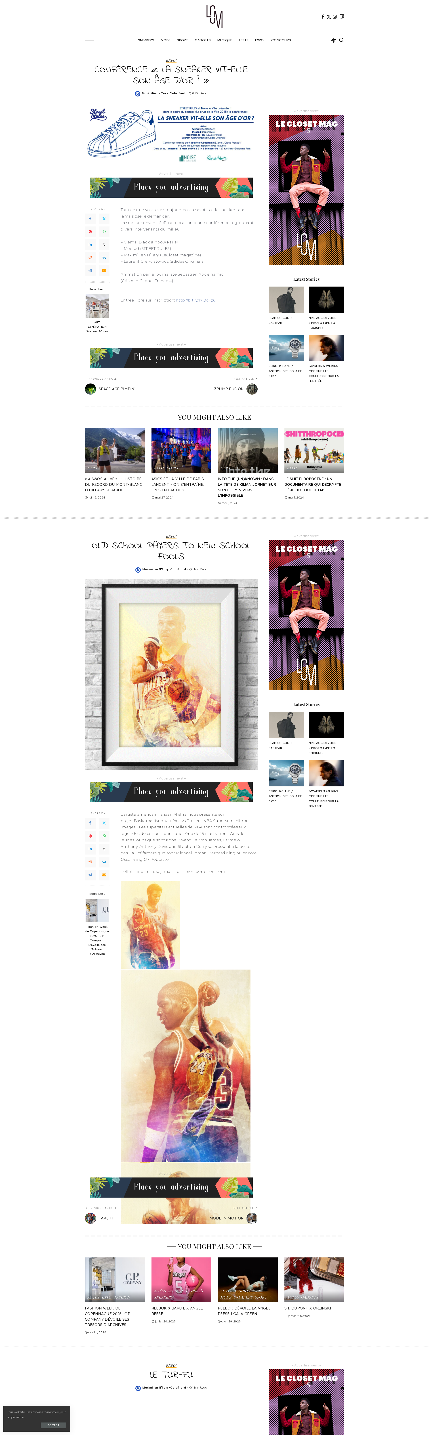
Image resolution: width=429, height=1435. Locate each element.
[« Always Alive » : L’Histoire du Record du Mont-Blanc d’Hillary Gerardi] (115, 450)
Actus (94, 1297)
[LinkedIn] (90, 244)
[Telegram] (90, 270)
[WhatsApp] (104, 231)
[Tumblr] (104, 244)
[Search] (341, 40)
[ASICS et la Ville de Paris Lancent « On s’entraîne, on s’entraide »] (181, 450)
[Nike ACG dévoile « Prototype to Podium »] (326, 300)
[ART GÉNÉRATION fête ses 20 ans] (97, 306)
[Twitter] (329, 16)
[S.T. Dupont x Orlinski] (314, 1279)
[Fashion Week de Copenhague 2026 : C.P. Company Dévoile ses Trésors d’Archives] (97, 910)
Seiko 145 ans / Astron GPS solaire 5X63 (285, 371)
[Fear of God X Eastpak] (286, 300)
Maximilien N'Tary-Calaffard (163, 93)
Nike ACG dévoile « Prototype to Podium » (322, 323)
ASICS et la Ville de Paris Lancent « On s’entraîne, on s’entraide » (177, 484)
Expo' (171, 61)
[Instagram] (335, 16)
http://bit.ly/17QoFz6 (195, 300)
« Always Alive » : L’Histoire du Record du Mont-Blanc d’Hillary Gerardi (113, 484)
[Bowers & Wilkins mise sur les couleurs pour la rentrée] (326, 348)
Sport (173, 468)
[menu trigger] (91, 40)
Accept (53, 1425)
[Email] (104, 270)
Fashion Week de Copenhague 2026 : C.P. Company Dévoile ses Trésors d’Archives (97, 940)
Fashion (122, 1297)
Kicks (257, 1291)
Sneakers (163, 1297)
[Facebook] (323, 16)
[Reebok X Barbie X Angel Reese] (181, 1279)
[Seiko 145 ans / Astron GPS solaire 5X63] (286, 348)
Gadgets (194, 1291)
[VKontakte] (104, 257)
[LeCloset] (214, 16)
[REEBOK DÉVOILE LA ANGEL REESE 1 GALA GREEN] (248, 1279)
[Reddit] (90, 257)
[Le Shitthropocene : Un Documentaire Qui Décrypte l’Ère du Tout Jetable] (314, 450)
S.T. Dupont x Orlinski (307, 1308)
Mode (226, 1297)
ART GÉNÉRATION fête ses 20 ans (97, 327)
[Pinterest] (90, 231)
